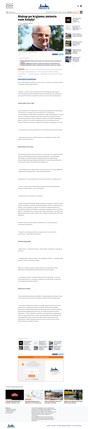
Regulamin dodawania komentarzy (64, 425)
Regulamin (53, 425)
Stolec (19, 79)
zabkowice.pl (34, 415)
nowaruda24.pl (41, 414)
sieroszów (24, 79)
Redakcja (48, 425)
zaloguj (31, 376)
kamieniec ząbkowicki (31, 79)
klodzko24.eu (47, 414)
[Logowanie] (80, 6)
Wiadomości (21, 69)
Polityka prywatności (77, 425)
